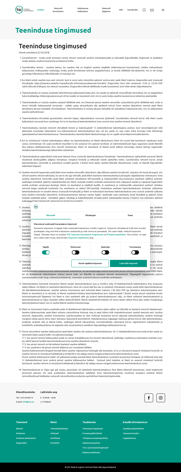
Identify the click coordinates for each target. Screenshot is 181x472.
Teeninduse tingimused (92, 429)
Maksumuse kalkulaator (83, 9)
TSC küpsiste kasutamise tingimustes (85, 235)
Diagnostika (21, 443)
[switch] (75, 252)
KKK (121, 10)
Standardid (132, 10)
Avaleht (40, 10)
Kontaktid (54, 443)
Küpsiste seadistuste (78, 238)
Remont (19, 429)
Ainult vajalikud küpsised (90, 263)
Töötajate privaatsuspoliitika (95, 438)
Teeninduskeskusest (59, 429)
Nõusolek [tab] (50, 215)
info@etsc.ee (28, 402)
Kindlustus (20, 433)
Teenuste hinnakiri (131, 433)
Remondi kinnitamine (58, 9)
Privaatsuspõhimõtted (92, 433)
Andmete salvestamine (26, 438)
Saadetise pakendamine (133, 429)
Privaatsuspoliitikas (116, 235)
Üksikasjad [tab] (90, 215)
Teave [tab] (130, 215)
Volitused (54, 433)
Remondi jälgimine (106, 9)
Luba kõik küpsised (128, 263)
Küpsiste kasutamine (91, 443)
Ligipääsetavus (129, 438)
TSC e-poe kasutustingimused (95, 448)
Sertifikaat (55, 438)
